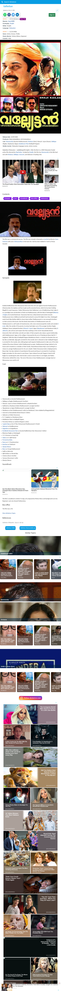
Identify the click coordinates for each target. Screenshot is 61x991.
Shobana (30, 141)
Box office (34, 198)
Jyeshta (46, 239)
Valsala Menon (6, 447)
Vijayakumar (40, 328)
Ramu (4, 442)
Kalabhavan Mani (24, 144)
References (44, 198)
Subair (4, 437)
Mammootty (9, 141)
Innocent (21, 154)
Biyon (4, 449)
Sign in (52, 15)
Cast (15, 198)
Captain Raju (6, 424)
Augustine (5, 428)
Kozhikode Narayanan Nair (10, 431)
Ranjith (12, 23)
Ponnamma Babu (7, 440)
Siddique (53, 141)
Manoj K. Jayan (28, 328)
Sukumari (5, 426)
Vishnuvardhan (18, 241)
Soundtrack (24, 198)
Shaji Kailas (11, 21)
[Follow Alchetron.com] (30, 700)
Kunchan (4, 444)
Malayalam (12, 28)
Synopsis (7, 198)
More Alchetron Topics (8, 513)
